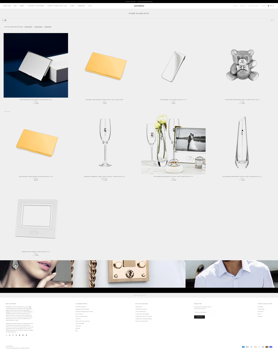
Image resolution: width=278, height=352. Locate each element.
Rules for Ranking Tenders (81, 316)
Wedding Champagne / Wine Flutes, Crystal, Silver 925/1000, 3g (104, 176)
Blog (77, 330)
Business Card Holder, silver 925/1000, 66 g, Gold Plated (104, 99)
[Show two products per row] (3, 20)
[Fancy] (26, 335)
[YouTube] (19, 335)
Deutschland (260, 311)
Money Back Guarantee (81, 306)
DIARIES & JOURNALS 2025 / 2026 (57, 5)
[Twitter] (9, 335)
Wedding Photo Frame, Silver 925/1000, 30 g (36, 251)
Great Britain (260, 306)
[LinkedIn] (22, 335)
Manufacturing (138, 306)
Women (22, 5)
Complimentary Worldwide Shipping (143, 318)
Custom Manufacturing (140, 311)
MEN (15, 5)
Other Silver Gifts (141, 295)
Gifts (90, 5)
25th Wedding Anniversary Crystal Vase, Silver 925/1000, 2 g (242, 176)
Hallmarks (78, 328)
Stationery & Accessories (36, 5)
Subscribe (199, 316)
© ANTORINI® (9, 346)
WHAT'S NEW (7, 5)
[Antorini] (139, 5)
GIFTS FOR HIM (28, 27)
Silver (72, 5)
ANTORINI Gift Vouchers (141, 309)
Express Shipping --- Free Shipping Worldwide (139, 1)
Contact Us (78, 318)
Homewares (81, 5)
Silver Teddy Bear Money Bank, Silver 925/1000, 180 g (242, 99)
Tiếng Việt (260, 316)
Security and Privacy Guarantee (82, 321)
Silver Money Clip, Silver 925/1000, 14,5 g (173, 99)
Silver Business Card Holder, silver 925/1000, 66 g (35, 99)
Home (135, 295)
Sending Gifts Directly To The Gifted (143, 316)
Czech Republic (261, 309)
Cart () (271, 5)
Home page (78, 326)
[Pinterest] (16, 335)
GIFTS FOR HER (38, 27)
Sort (272, 20)
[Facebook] (6, 335)
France (259, 314)
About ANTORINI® (80, 323)
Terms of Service (79, 314)
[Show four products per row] (5, 20)
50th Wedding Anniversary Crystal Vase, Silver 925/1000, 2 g (173, 176)
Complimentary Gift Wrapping (142, 314)
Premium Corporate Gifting (141, 321)
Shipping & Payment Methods (82, 309)
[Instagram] (12, 335)
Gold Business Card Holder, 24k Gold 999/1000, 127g (36, 176)
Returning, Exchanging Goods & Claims (84, 311)
